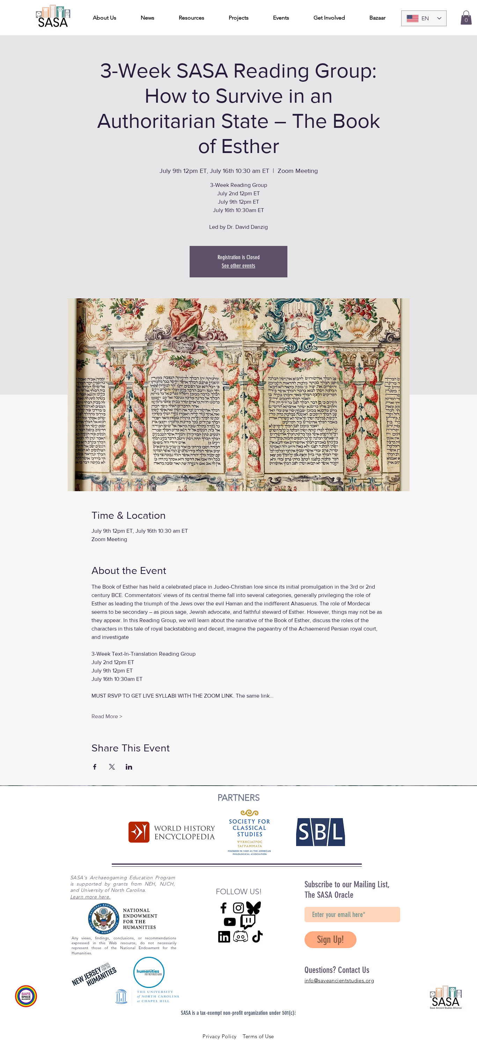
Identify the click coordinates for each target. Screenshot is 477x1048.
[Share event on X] (112, 767)
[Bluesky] (253, 908)
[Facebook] (223, 908)
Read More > (106, 716)
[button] (466, 17)
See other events (238, 265)
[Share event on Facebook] (94, 767)
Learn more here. (90, 897)
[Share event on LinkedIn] (129, 767)
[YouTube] (229, 922)
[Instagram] (238, 908)
